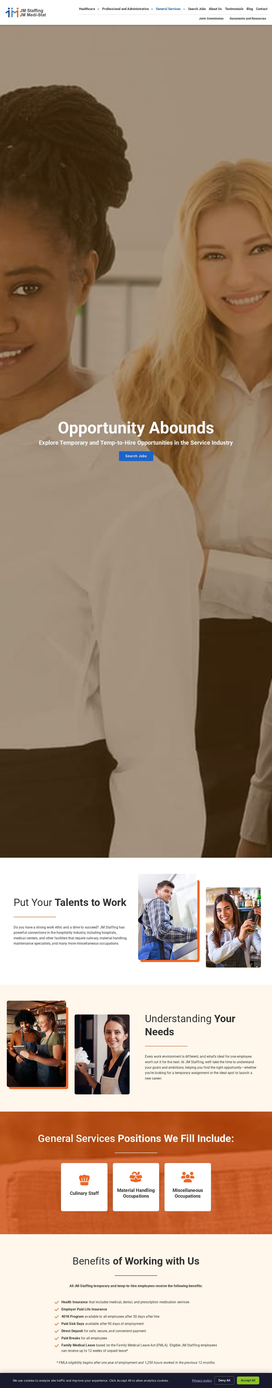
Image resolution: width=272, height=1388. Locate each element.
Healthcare (90, 10)
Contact (262, 10)
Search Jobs (197, 10)
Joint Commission (212, 19)
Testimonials (235, 10)
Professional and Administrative (128, 10)
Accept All (248, 1380)
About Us (216, 10)
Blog (250, 10)
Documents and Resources (249, 19)
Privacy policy (202, 1380)
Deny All (224, 1380)
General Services (171, 10)
